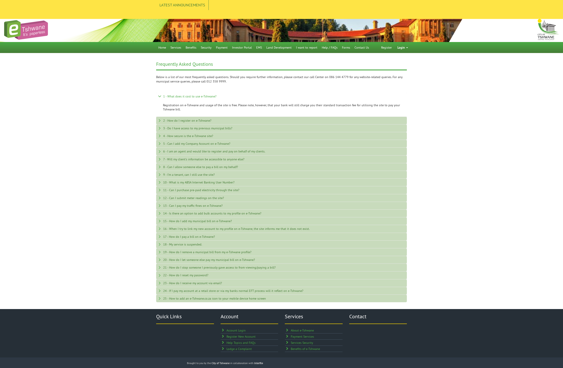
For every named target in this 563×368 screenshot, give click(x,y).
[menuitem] (162, 47)
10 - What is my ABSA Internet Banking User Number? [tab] (198, 182)
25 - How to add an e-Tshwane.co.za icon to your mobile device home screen (214, 298)
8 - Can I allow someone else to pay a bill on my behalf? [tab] (200, 167)
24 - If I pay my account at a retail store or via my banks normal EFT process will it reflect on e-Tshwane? (233, 291)
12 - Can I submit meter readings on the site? (193, 198)
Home (162, 47)
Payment (222, 47)
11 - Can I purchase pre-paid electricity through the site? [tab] (201, 190)
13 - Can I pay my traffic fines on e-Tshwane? (193, 206)
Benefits (191, 47)
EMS (259, 47)
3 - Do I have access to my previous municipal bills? (197, 128)
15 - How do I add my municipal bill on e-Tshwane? (197, 221)
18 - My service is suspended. (182, 244)
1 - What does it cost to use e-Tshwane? (189, 96)
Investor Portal (242, 47)
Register (386, 47)
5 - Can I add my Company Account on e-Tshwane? (196, 144)
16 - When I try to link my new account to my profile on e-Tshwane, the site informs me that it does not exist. (236, 229)
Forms (346, 47)
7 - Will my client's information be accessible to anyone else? (203, 159)
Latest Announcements (182, 4)
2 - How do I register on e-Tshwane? (187, 121)
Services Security (302, 343)
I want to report (306, 47)
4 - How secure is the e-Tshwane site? (188, 136)
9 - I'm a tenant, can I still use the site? (189, 175)
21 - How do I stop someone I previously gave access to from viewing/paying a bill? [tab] (219, 267)
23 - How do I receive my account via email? (192, 283)
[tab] (281, 96)
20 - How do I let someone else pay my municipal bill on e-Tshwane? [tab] (209, 260)
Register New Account (241, 337)
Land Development (279, 47)
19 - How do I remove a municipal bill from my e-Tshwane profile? (207, 252)
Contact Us (362, 47)
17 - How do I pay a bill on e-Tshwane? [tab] (189, 237)
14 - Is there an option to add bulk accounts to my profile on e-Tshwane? (212, 213)
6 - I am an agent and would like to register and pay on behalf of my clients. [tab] (214, 151)
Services (175, 47)
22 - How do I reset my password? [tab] (185, 275)
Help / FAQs (330, 47)
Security (206, 47)
